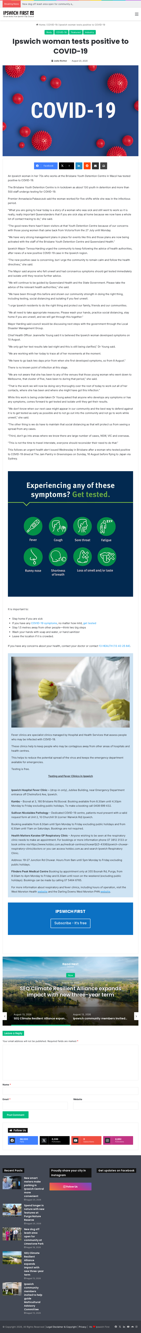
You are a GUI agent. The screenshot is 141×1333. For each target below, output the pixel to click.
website (42, 891)
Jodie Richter (60, 60)
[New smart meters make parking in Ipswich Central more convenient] (12, 1182)
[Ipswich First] (19, 14)
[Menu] (136, 15)
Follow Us (72, 1186)
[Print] (103, 165)
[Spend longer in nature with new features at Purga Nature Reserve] (12, 1210)
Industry (89, 32)
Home (41, 24)
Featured (76, 32)
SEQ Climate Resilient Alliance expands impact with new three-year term (70, 991)
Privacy (82, 1326)
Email (6, 1099)
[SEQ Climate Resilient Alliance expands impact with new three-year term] (12, 1257)
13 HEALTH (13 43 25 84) (114, 646)
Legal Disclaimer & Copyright (61, 1326)
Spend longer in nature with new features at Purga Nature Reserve (34, 1213)
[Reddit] (87, 165)
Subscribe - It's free (70, 923)
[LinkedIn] (78, 165)
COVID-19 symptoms (44, 623)
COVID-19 (52, 24)
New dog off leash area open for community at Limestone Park (56, 4)
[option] (70, 991)
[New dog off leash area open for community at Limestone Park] (12, 1233)
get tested (89, 623)
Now (70, 975)
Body (49, 32)
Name (7, 1084)
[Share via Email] (95, 165)
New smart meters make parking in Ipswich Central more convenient (34, 1187)
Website (77, 1099)
